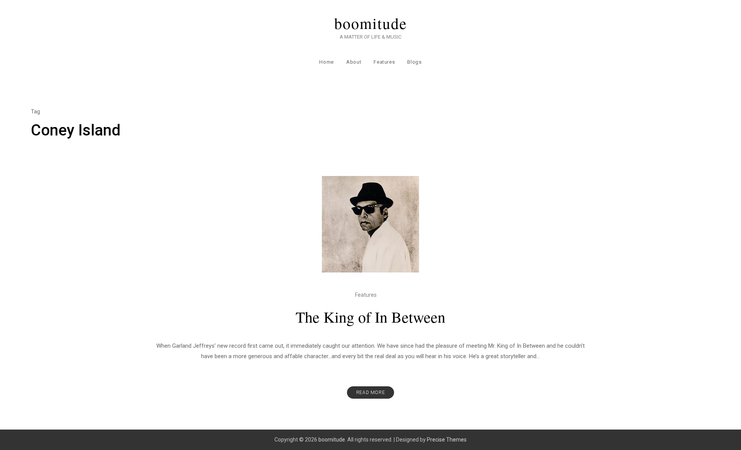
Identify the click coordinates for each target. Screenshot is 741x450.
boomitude (370, 23)
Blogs (414, 62)
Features (384, 62)
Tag (35, 111)
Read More (370, 392)
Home (326, 62)
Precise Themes (447, 439)
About (353, 62)
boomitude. (332, 439)
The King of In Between (370, 316)
